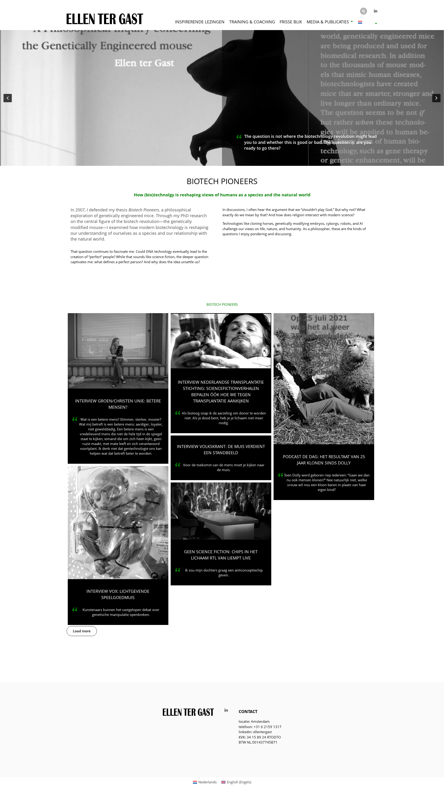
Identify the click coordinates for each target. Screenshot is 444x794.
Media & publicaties (328, 22)
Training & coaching (252, 22)
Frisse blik (291, 22)
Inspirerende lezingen (200, 22)
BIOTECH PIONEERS (222, 304)
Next (436, 98)
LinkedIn (376, 11)
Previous (7, 98)
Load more (82, 631)
